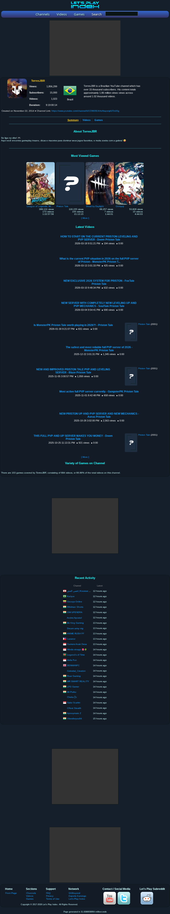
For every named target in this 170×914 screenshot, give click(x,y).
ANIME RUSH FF (75, 633)
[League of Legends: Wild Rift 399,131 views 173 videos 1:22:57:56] (40, 163)
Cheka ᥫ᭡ (72, 697)
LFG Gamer (73, 686)
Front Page (11, 893)
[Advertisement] (85, 48)
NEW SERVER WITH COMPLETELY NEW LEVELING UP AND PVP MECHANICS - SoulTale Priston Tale (99, 304)
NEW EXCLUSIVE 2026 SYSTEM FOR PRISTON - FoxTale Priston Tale (99, 282)
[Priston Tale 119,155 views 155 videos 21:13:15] (70, 163)
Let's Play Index (77, 899)
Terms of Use (52, 899)
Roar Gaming (74, 676)
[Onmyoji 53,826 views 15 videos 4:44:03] (129, 163)
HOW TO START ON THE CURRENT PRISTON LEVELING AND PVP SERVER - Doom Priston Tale (99, 238)
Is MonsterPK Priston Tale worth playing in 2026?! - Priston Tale (73, 325)
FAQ (48, 893)
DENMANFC (73, 665)
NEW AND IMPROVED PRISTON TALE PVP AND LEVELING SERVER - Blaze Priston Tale (73, 371)
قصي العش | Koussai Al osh (81, 591)
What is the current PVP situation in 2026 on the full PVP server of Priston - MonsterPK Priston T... (99, 260)
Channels (31, 893)
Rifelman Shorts (75, 606)
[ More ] (85, 218)
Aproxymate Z (74, 713)
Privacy (49, 896)
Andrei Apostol (74, 618)
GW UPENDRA (74, 612)
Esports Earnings (77, 896)
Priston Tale (144, 324)
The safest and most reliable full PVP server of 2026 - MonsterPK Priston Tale (99, 349)
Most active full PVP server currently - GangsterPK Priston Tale (99, 391)
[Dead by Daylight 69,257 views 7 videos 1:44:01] (100, 163)
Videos (87, 120)
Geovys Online (74, 601)
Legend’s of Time (76, 654)
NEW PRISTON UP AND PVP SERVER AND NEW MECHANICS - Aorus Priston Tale (99, 415)
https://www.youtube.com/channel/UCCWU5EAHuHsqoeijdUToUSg (85, 111)
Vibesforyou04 (74, 718)
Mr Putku (71, 692)
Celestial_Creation (76, 671)
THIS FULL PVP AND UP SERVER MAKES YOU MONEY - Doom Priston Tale (73, 437)
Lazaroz (71, 638)
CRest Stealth (74, 708)
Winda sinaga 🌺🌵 (77, 649)
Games (99, 120)
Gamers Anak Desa (77, 644)
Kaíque (71, 596)
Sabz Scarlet (73, 702)
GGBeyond (74, 893)
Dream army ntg (75, 628)
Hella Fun (72, 660)
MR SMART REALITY (78, 681)
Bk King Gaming (75, 622)
